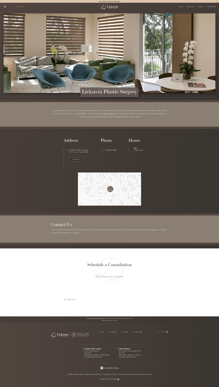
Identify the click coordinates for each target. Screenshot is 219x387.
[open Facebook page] (16, 6)
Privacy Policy (122, 374)
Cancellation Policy (109, 374)
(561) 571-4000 (211, 6)
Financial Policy (96, 374)
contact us (153, 230)
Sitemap (149, 374)
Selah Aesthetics (124, 349)
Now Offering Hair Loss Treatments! (109, 1)
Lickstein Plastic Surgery (92, 349)
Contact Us (201, 6)
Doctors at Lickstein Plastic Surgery (96, 318)
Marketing (111, 379)
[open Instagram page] (19, 6)
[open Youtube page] (22, 6)
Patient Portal (190, 6)
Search (181, 6)
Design (102, 379)
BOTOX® (82, 114)
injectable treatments (109, 114)
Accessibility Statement (136, 374)
